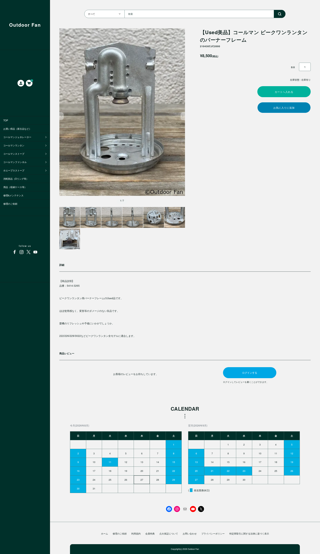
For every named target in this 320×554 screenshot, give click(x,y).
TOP (5, 120)
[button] (61, 116)
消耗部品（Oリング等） (15, 178)
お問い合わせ (190, 533)
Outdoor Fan (25, 24)
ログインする (249, 372)
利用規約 (136, 533)
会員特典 (150, 533)
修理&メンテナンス (13, 195)
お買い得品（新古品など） (17, 128)
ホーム (104, 533)
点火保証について (168, 533)
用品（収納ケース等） (15, 187)
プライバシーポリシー (213, 533)
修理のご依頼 (10, 203)
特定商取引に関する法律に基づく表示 (249, 533)
